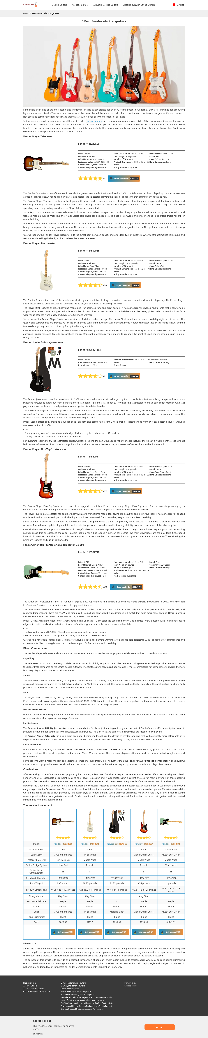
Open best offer (126, 178)
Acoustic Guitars (30, 985)
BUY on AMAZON (65, 932)
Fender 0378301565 (117, 843)
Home (25, 13)
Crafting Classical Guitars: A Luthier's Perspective (82, 1009)
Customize (38, 1034)
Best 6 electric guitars (70, 988)
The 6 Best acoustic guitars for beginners (78, 994)
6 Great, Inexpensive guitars (73, 985)
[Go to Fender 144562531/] (143, 832)
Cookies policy (130, 985)
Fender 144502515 (90, 843)
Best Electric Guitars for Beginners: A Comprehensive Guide (86, 997)
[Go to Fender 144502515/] (90, 832)
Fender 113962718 (171, 843)
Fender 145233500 (63, 843)
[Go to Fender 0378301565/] (117, 832)
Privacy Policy (130, 983)
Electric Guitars (29, 983)
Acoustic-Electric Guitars (33, 988)
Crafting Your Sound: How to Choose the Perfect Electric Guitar (87, 1003)
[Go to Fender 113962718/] (171, 832)
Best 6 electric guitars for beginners (76, 991)
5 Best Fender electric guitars (44, 13)
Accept (159, 1027)
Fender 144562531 (143, 843)
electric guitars (94, 121)
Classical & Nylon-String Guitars (36, 991)
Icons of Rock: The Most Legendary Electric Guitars (82, 1000)
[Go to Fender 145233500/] (63, 832)
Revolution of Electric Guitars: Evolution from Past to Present (86, 1006)
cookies (58, 1025)
